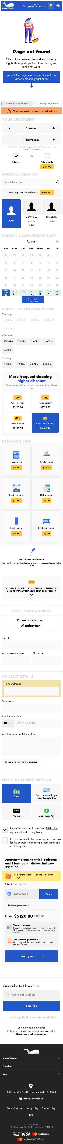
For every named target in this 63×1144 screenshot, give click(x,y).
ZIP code (37, 653)
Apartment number (13, 653)
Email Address (12, 683)
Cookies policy (48, 1108)
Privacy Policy (35, 832)
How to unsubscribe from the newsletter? (32, 1017)
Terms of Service (14, 1108)
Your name (8, 701)
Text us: (36, 5)
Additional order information (19, 734)
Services (7, 1066)
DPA (31, 1115)
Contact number (11, 716)
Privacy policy (32, 1108)
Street (5, 638)
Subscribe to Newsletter (21, 986)
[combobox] (8, 723)
